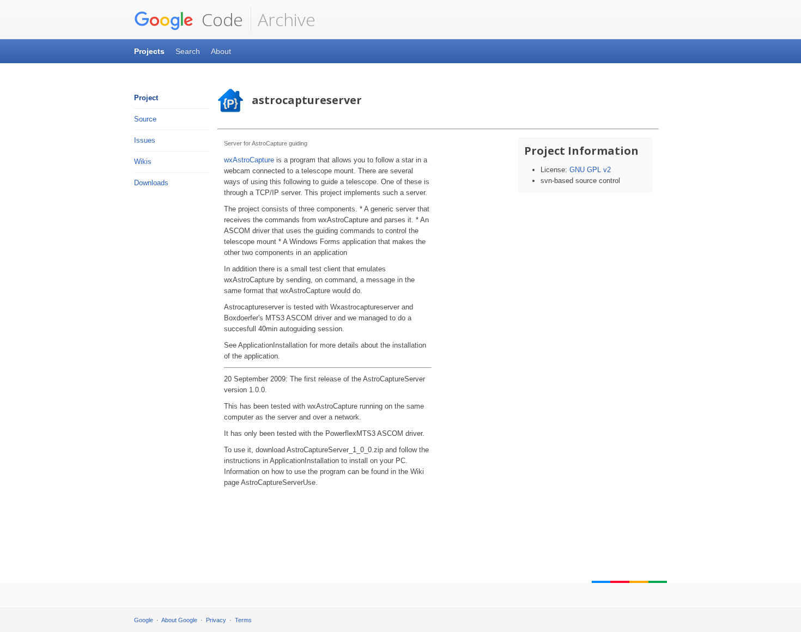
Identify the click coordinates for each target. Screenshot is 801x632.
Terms (243, 620)
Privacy (216, 620)
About (221, 51)
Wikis (142, 161)
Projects (149, 51)
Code (220, 19)
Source (145, 119)
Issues (144, 140)
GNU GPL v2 (590, 170)
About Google (179, 620)
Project (146, 98)
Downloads (151, 183)
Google (143, 620)
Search (187, 51)
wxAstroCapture (249, 160)
